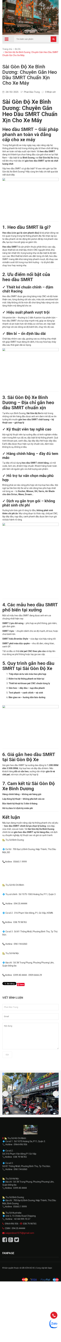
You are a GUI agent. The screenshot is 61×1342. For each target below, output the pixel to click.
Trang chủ (7, 49)
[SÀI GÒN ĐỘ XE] (30, 1129)
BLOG (17, 49)
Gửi (7, 1054)
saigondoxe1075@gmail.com (19, 1233)
